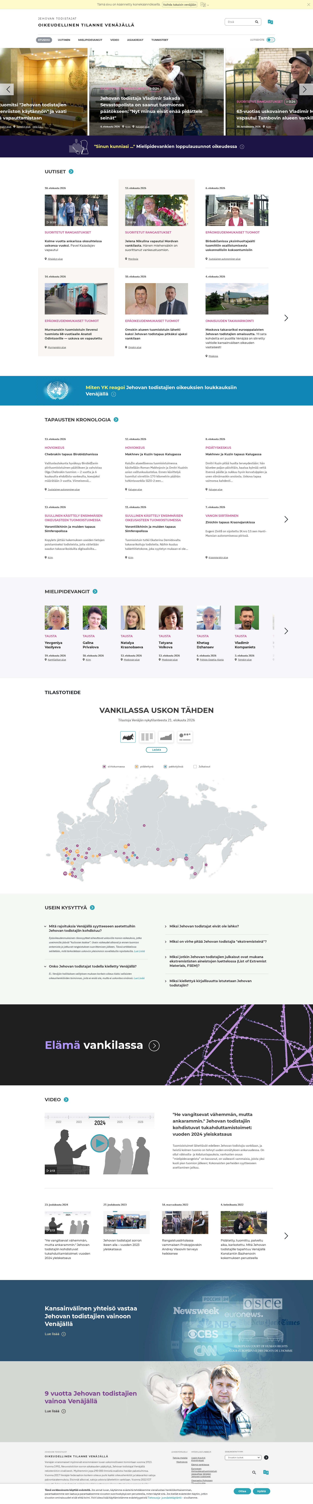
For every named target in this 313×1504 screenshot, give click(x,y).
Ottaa (242, 1491)
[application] (99, 1143)
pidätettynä (146, 766)
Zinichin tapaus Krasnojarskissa (230, 522)
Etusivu (44, 40)
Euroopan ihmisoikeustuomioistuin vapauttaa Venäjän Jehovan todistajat (204, 1472)
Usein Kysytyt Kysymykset (198, 1459)
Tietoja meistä (180, 1458)
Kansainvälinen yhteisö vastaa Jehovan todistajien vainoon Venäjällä (91, 1316)
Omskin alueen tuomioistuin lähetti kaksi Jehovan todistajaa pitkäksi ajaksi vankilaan (156, 334)
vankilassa (94, 1045)
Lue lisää (52, 1334)
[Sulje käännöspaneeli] (309, 4)
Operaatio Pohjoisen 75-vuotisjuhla (202, 1481)
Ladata (156, 749)
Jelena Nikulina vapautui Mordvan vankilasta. (151, 246)
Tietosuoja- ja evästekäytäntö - (165, 1497)
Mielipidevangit (90, 40)
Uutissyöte (257, 39)
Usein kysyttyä (66, 908)
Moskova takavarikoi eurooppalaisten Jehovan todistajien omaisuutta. (236, 338)
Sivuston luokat (235, 1457)
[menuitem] (44, 40)
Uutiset (55, 172)
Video (114, 40)
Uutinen (64, 40)
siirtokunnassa (116, 766)
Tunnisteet (159, 40)
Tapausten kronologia (78, 420)
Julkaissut (204, 766)
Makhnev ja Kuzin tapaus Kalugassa (153, 454)
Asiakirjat (135, 40)
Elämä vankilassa (200, 1464)
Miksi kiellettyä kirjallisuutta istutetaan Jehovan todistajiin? (211, 983)
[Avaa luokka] (266, 1457)
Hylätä (261, 1491)
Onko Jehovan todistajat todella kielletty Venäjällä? (93, 966)
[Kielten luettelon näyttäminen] (204, 4)
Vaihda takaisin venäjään (179, 4)
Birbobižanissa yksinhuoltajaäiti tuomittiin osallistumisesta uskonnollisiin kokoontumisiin (230, 246)
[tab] (128, 737)
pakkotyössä (176, 766)
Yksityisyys (181, 1462)
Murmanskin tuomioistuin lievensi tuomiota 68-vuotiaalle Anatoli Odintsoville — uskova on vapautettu (73, 334)
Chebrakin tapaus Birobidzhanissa (71, 454)
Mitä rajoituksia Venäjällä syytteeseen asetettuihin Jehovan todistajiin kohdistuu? (92, 928)
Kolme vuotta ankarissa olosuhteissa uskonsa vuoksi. (73, 246)
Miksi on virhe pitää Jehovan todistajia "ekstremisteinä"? (218, 942)
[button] (99, 1143)
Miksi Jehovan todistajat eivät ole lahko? (204, 926)
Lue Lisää (139, 951)
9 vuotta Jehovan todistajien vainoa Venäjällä (91, 1397)
